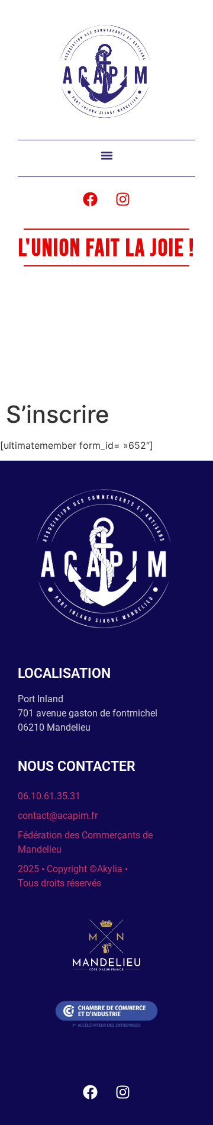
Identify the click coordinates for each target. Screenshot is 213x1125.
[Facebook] (90, 199)
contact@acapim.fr (58, 815)
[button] (106, 155)
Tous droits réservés (59, 883)
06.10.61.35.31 (49, 796)
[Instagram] (123, 199)
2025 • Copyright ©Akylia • (73, 869)
